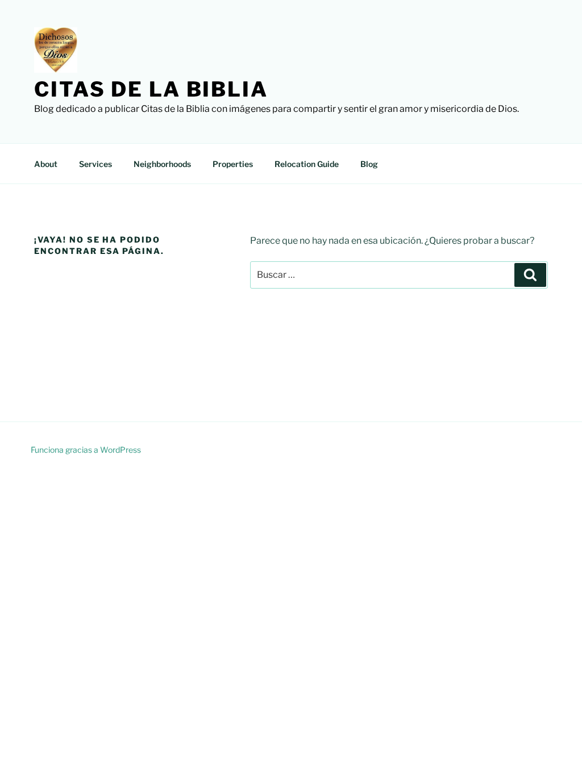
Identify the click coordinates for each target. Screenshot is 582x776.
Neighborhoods (162, 164)
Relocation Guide (307, 164)
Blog (369, 164)
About (45, 164)
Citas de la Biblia (151, 89)
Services (95, 164)
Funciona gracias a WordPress (86, 449)
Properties (233, 164)
